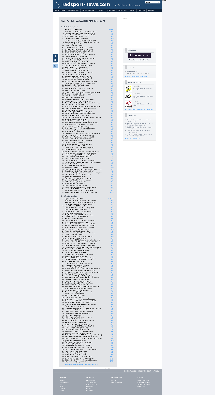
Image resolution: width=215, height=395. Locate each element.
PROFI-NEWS (63, 381)
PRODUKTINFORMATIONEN (143, 385)
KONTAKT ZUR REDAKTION (143, 381)
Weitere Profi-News (133, 139)
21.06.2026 (143, 103)
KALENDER (62, 388)
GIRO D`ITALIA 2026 (90, 381)
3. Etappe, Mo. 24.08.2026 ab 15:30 (138, 72)
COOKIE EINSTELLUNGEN (130, 371)
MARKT (61, 386)
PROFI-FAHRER (89, 390)
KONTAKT (149, 371)
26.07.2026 (143, 96)
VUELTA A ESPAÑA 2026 (91, 385)
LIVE (61, 385)
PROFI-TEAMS (89, 388)
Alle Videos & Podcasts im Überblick (140, 110)
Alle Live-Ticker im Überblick (137, 76)
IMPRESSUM (156, 371)
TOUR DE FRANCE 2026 (91, 383)
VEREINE (62, 390)
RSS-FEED (113, 381)
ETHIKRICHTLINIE (141, 386)
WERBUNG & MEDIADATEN (143, 383)
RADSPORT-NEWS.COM (116, 383)
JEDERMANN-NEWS (64, 383)
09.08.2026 (143, 88)
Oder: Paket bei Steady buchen (139, 60)
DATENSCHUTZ (141, 371)
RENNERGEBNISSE (90, 386)
